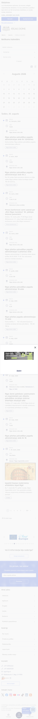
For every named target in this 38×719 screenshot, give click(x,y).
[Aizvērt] (35, 347)
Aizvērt (19, 371)
